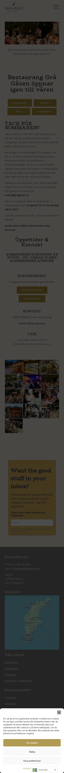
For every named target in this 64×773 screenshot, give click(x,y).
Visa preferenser (32, 760)
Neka (32, 751)
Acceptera (32, 742)
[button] (59, 712)
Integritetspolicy (30, 768)
